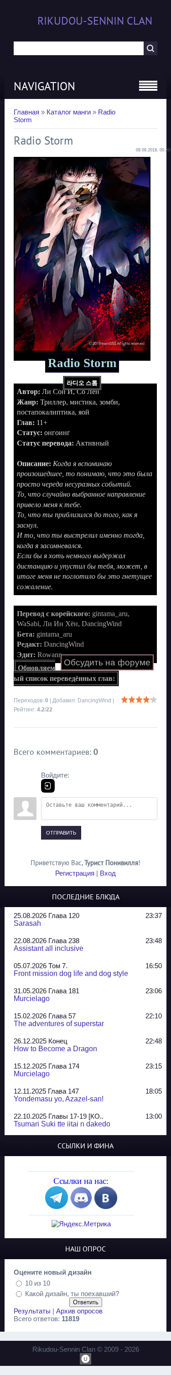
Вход (108, 873)
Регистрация (74, 873)
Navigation (44, 86)
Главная (26, 112)
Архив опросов (79, 1311)
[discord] (81, 1206)
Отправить (61, 832)
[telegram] (56, 1206)
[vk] (105, 1206)
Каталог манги (69, 112)
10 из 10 (37, 1283)
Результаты (32, 1311)
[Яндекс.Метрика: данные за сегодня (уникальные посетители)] (81, 1224)
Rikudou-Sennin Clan (94, 21)
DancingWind (94, 700)
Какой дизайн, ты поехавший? (72, 1293)
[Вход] (48, 786)
